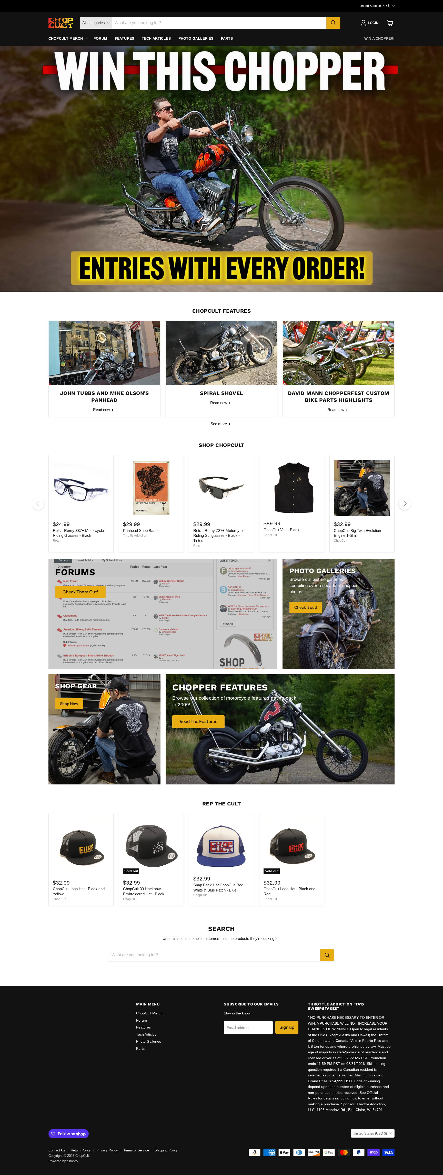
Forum (100, 38)
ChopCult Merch (66, 38)
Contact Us (56, 1150)
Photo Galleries (195, 38)
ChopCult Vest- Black (281, 530)
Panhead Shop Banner (142, 530)
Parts (227, 38)
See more (219, 424)
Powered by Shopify (63, 1161)
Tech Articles (156, 38)
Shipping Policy (166, 1150)
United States (375, 6)
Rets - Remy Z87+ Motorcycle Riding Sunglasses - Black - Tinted (218, 535)
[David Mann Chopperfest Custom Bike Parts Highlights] (338, 353)
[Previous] (38, 504)
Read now (102, 409)
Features (124, 38)
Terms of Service (136, 1150)
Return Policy (81, 1150)
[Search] (333, 23)
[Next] (405, 504)
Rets (56, 540)
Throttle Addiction (135, 535)
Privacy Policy (107, 1150)
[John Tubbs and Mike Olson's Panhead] (104, 353)
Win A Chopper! (379, 38)
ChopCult (270, 535)
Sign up (286, 1027)
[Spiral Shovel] (221, 353)
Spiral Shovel (221, 393)
